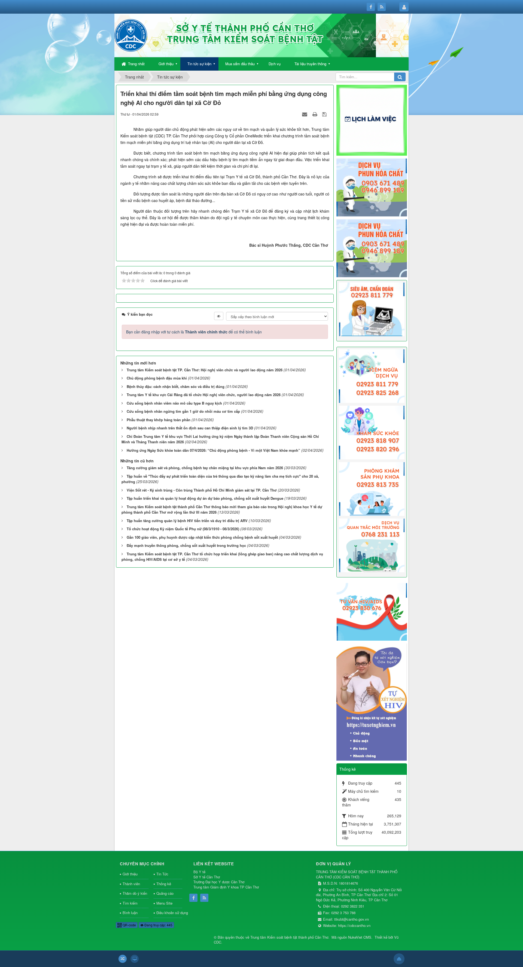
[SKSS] (372, 488)
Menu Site (164, 903)
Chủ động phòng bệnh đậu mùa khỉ (157, 378)
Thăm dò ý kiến (135, 893)
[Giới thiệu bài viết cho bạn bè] (305, 114)
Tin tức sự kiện (199, 63)
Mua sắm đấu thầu (240, 63)
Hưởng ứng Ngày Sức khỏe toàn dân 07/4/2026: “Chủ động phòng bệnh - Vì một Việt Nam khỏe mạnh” (213, 450)
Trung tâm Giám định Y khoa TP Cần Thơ (226, 887)
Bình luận (130, 912)
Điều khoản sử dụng (169, 912)
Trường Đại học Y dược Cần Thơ (218, 881)
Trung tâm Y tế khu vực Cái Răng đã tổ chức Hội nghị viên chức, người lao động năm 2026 (204, 394)
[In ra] (315, 114)
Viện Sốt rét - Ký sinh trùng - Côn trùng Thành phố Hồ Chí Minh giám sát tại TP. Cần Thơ (202, 490)
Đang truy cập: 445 (158, 925)
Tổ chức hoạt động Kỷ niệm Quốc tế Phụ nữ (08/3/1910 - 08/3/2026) (183, 528)
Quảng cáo (165, 893)
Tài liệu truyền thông (310, 63)
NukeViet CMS (359, 937)
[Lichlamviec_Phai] (371, 119)
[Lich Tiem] (372, 375)
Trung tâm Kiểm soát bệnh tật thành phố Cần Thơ (289, 937)
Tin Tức (162, 873)
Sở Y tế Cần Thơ (206, 876)
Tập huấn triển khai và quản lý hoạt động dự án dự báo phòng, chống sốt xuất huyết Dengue (205, 498)
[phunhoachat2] (371, 247)
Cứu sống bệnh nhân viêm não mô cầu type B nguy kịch (174, 403)
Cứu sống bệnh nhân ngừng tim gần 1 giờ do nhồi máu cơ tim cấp (183, 411)
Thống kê (163, 883)
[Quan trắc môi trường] (372, 545)
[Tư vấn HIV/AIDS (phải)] (371, 611)
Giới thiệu (166, 63)
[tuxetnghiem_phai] (371, 701)
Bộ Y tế (199, 871)
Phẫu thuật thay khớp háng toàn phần (158, 419)
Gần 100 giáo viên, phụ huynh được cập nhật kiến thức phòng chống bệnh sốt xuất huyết (202, 537)
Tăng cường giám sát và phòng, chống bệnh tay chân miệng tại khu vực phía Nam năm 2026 (205, 467)
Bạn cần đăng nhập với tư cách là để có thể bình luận (194, 332)
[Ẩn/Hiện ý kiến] (218, 316)
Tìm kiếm (130, 903)
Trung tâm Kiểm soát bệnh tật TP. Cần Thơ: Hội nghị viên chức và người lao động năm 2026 (204, 369)
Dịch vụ (275, 63)
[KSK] (372, 432)
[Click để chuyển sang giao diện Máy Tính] (134, 959)
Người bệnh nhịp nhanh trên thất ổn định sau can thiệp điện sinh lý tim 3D (190, 427)
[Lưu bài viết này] (325, 114)
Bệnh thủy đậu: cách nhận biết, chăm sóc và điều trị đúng (175, 386)
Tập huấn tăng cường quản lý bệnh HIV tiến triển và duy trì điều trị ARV (187, 520)
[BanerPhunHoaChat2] (371, 186)
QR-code (129, 925)
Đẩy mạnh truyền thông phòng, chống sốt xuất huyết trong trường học (186, 545)
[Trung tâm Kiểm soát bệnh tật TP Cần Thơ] (130, 35)
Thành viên (131, 883)
